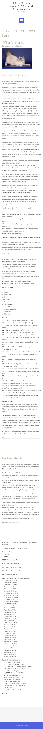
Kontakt (4, 693)
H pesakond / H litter (10, 641)
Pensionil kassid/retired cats (11, 660)
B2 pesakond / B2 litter (11, 599)
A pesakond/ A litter (10, 656)
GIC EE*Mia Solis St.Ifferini (12, 679)
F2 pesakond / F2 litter (11, 591)
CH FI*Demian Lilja (9, 688)
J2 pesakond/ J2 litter (10, 582)
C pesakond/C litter (10, 652)
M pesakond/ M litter (10, 631)
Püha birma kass (7, 552)
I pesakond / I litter (10, 639)
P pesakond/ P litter (10, 625)
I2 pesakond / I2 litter (10, 584)
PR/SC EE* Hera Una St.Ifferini (13, 673)
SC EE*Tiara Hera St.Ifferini (10, 560)
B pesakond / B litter (10, 654)
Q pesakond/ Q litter (10, 622)
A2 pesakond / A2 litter (11, 601)
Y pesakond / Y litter (10, 606)
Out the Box (24, 725)
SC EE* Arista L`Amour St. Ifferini (14, 664)
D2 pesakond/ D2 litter (11, 595)
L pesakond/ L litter (10, 633)
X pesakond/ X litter (10, 608)
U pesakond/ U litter (10, 614)
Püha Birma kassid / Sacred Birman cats (21, 6)
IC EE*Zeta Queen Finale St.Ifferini (15, 683)
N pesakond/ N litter (10, 629)
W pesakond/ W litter (10, 610)
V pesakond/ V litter (10, 612)
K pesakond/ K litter (10, 635)
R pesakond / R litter (10, 620)
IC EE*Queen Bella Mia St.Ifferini (14, 677)
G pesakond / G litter (10, 644)
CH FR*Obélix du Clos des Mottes (14, 685)
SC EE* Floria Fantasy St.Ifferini (13, 671)
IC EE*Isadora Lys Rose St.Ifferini (12, 571)
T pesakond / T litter (10, 616)
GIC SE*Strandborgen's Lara (12, 675)
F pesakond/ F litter (10, 646)
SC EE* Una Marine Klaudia (12, 662)
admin (21, 46)
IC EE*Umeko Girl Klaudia (12, 681)
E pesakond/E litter (10, 648)
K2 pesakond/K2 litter (11, 580)
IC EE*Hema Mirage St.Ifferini (11, 567)
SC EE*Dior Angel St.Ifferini (10, 563)
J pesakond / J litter (10, 637)
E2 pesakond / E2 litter (11, 593)
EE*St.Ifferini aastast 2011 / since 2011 (14, 548)
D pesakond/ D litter (10, 650)
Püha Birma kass (14, 42)
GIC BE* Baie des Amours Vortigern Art (16, 669)
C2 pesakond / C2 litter (11, 597)
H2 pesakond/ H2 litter (11, 587)
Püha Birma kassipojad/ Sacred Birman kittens (16, 578)
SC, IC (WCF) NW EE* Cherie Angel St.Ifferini (18, 666)
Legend (6, 556)
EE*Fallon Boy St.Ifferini (9, 574)
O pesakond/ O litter (10, 627)
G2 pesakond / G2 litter (11, 589)
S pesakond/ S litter (10, 618)
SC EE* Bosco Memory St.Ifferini (14, 690)
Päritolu (6, 554)
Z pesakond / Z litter (10, 603)
